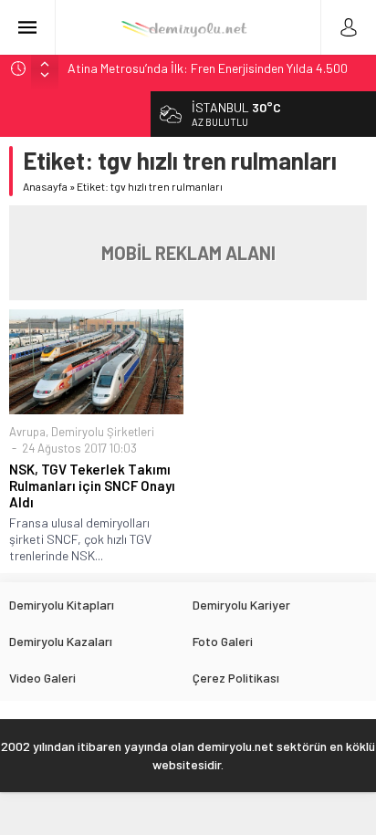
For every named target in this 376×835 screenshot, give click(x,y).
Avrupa (27, 431)
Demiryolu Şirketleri (102, 431)
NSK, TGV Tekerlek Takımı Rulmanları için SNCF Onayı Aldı (92, 485)
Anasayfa (45, 186)
